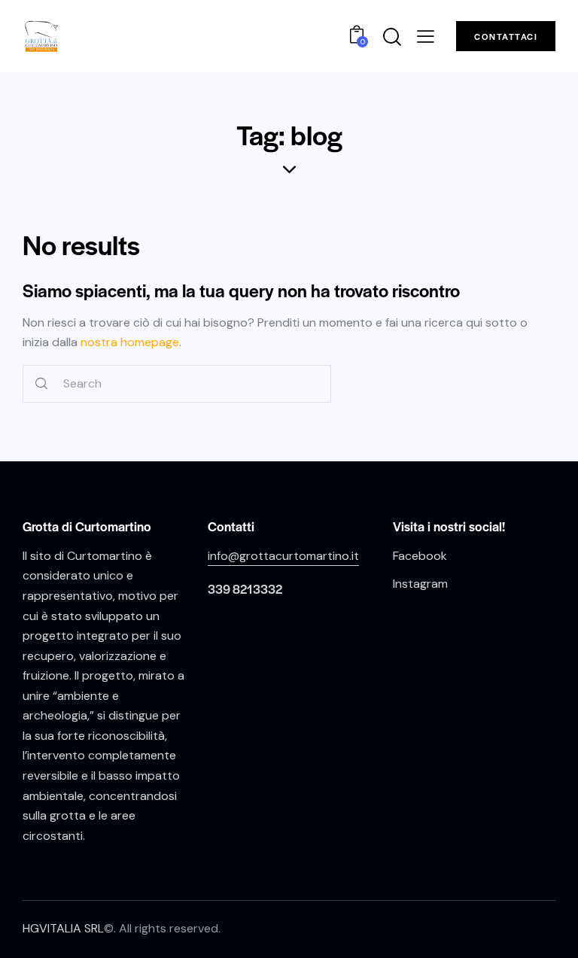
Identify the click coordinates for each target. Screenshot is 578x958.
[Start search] (41, 384)
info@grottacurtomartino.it (283, 556)
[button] (425, 35)
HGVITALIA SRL (63, 928)
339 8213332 (245, 588)
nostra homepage (130, 342)
